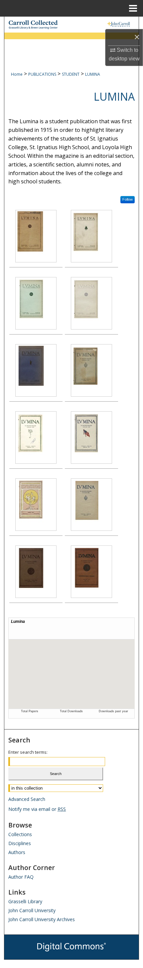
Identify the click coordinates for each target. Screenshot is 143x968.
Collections (20, 834)
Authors (16, 852)
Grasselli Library (25, 901)
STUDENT (70, 74)
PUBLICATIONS (42, 74)
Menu (133, 8)
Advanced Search (26, 799)
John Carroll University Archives (41, 919)
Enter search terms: (28, 752)
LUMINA (92, 74)
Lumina (114, 96)
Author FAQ (21, 877)
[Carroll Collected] (71, 25)
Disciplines (19, 843)
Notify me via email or (37, 809)
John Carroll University (32, 910)
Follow (127, 199)
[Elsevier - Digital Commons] (71, 947)
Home (17, 74)
